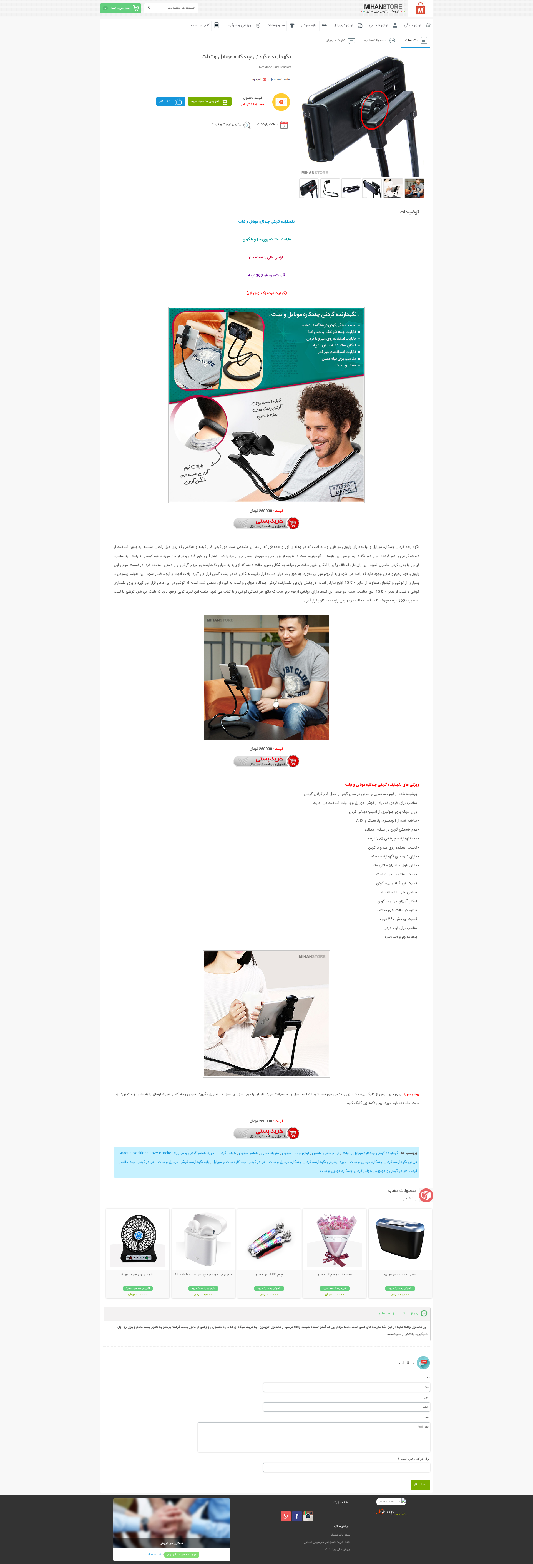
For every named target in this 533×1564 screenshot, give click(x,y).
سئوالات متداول (339, 1535)
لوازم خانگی (412, 25)
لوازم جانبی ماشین (325, 1153)
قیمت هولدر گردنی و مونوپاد (396, 1171)
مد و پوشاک (276, 25)
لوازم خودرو (309, 25)
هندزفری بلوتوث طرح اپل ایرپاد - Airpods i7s (203, 1275)
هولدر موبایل (248, 1153)
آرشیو (409, 1198)
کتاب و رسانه (200, 25)
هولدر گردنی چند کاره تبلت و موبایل (239, 1162)
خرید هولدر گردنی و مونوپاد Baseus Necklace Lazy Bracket (167, 1153)
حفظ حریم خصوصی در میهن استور (327, 1542)
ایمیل (427, 1397)
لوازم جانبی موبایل (295, 1153)
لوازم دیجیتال (343, 25)
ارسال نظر (421, 1484)
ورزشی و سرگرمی (238, 25)
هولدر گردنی (227, 1153)
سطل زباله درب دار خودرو (400, 1275)
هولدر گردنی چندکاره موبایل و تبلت (346, 1171)
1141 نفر (166, 101)
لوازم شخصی (378, 25)
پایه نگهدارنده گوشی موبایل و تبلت (183, 1162)
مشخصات (411, 40)
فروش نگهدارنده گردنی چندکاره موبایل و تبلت (383, 1162)
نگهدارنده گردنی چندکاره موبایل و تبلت (370, 1153)
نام (428, 1377)
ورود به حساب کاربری (182, 1554)
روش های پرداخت (337, 1549)
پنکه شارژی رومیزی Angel (137, 1275)
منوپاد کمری (270, 1153)
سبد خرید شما (120, 8)
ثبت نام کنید (152, 1554)
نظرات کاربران (335, 40)
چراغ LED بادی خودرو (269, 1275)
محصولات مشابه (375, 40)
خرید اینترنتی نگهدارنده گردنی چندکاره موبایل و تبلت (308, 1162)
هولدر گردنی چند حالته (138, 1162)
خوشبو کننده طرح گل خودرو (335, 1275)
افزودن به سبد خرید (205, 101)
